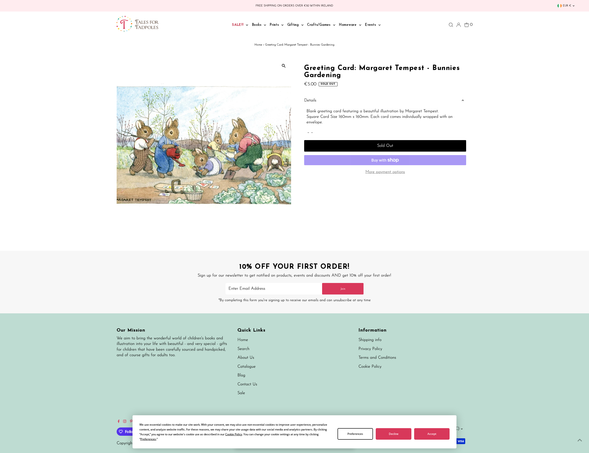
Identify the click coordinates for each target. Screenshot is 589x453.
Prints (275, 25)
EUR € (567, 5)
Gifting (293, 25)
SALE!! (238, 25)
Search (243, 349)
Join (343, 288)
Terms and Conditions (377, 358)
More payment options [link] (385, 172)
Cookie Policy (369, 367)
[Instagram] (124, 421)
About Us (245, 358)
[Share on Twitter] (312, 131)
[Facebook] (119, 421)
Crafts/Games (319, 25)
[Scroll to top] (579, 440)
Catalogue (246, 367)
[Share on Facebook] (308, 131)
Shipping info (369, 340)
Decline (393, 434)
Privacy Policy (370, 349)
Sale (241, 393)
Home (258, 44)
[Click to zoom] (283, 66)
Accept (431, 434)
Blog (241, 375)
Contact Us (247, 384)
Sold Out (385, 146)
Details (310, 100)
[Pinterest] (131, 421)
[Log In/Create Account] (458, 25)
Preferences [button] (148, 439)
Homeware (348, 25)
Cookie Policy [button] (233, 434)
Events (371, 25)
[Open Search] (451, 25)
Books (257, 25)
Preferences (355, 434)
